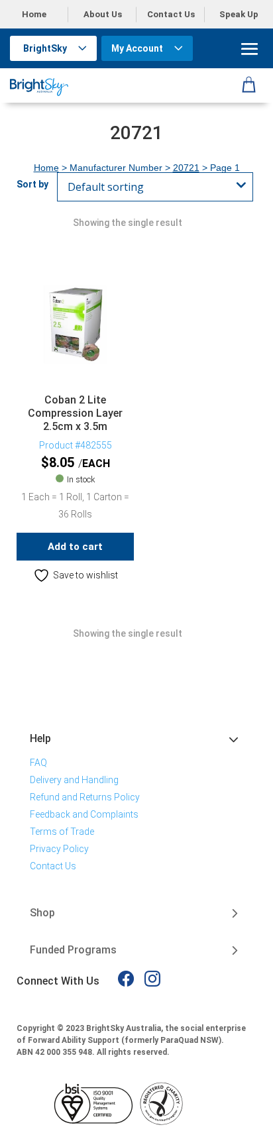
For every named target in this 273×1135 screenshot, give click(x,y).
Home (34, 14)
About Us (102, 14)
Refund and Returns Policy (85, 797)
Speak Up (238, 14)
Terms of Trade (62, 831)
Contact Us (171, 14)
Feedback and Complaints (84, 814)
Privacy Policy (59, 848)
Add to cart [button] (75, 547)
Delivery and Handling (74, 780)
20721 (186, 167)
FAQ (38, 762)
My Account (137, 48)
